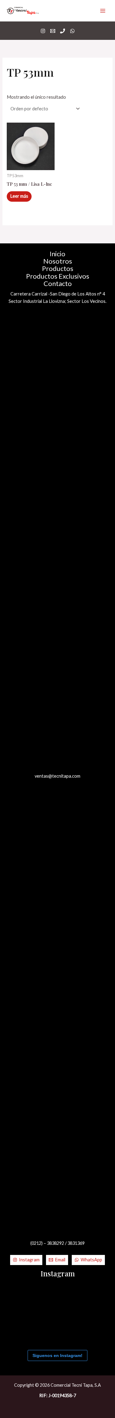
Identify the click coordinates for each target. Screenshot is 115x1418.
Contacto (58, 283)
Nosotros (57, 261)
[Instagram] (42, 31)
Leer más (19, 196)
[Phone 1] (62, 31)
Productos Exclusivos (57, 276)
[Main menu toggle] (103, 11)
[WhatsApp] (72, 31)
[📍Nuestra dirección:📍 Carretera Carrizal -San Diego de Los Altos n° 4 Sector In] (81, 1299)
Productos (57, 268)
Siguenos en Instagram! (57, 1355)
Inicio (57, 253)
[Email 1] (52, 31)
